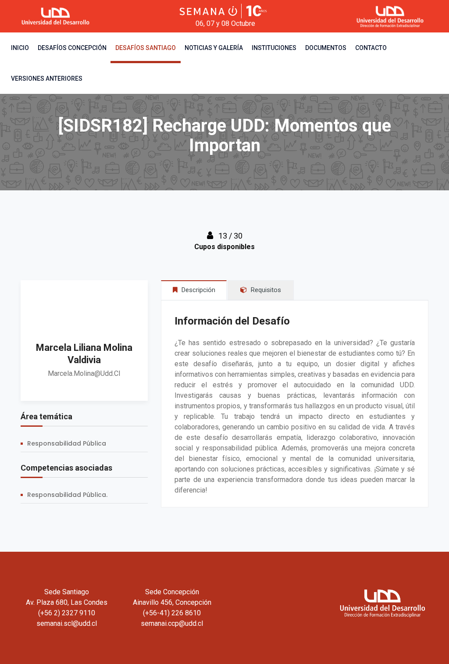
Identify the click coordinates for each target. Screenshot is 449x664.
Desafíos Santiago (145, 47)
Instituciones (274, 47)
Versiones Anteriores (46, 78)
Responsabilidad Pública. (67, 495)
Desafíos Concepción (72, 47)
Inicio (20, 47)
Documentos (325, 47)
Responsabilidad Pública (66, 443)
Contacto (371, 47)
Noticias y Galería (214, 47)
